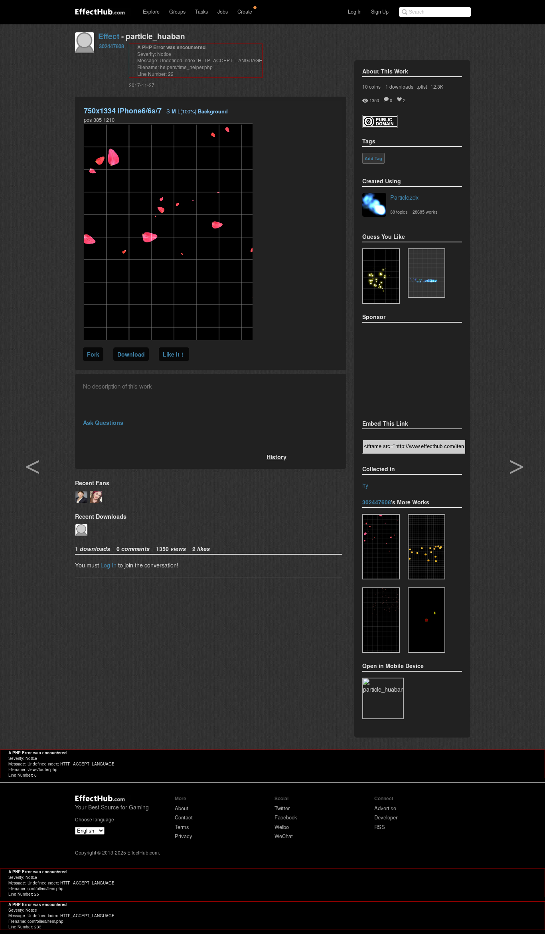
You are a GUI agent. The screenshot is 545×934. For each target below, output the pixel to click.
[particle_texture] (426, 273)
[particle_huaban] (381, 546)
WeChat (283, 836)
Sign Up (380, 11)
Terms (182, 827)
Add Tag (373, 158)
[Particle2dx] (374, 205)
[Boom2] (381, 276)
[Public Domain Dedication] (380, 125)
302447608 (111, 46)
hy (365, 485)
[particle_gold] (426, 546)
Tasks (201, 11)
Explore (151, 11)
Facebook (285, 817)
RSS (379, 827)
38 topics (399, 211)
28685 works (425, 211)
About (181, 808)
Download (131, 354)
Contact (184, 817)
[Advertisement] (402, 369)
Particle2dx (404, 197)
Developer (385, 817)
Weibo (281, 827)
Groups (177, 11)
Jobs (222, 11)
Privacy (183, 836)
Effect (108, 36)
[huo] (426, 620)
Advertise (385, 808)
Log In (354, 11)
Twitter (282, 808)
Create (244, 11)
